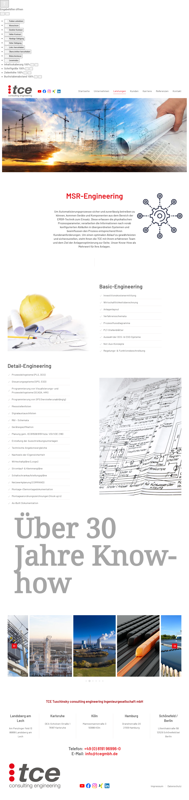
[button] (14, 645)
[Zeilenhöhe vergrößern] (29, 72)
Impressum (157, 786)
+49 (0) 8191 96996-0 (102, 748)
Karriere (147, 91)
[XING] (100, 785)
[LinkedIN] (107, 785)
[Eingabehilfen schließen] (7, 13)
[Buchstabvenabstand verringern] (36, 76)
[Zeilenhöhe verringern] (25, 72)
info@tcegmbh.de (101, 753)
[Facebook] (88, 785)
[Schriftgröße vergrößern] (31, 68)
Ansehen (51, 660)
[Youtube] (82, 785)
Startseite (84, 91)
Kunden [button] (134, 91)
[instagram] (94, 785)
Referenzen (162, 91)
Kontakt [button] (177, 91)
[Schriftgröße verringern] (27, 68)
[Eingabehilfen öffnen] (4, 3)
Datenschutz (174, 786)
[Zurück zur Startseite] (21, 91)
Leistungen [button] (119, 91)
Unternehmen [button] (101, 91)
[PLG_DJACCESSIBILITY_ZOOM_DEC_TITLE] (32, 64)
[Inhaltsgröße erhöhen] (36, 64)
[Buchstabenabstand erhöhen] (40, 76)
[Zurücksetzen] (2, 13)
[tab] (86, 681)
